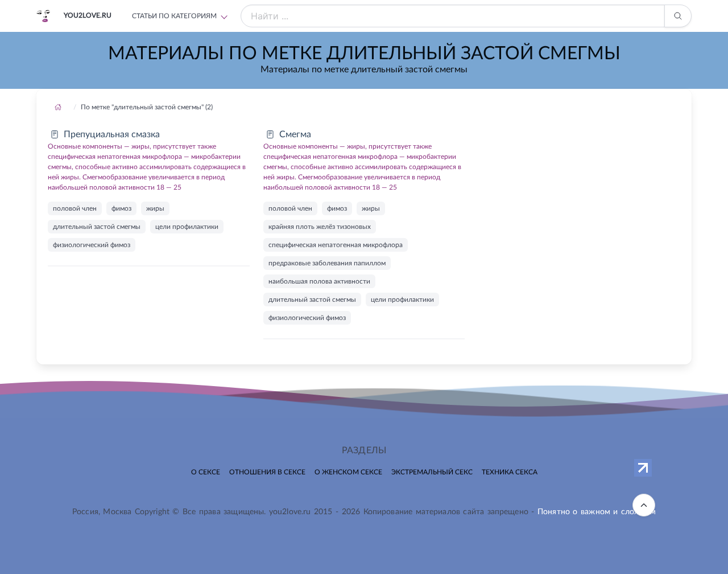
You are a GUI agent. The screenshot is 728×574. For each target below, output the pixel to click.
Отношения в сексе (267, 472)
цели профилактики (186, 226)
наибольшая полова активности (319, 281)
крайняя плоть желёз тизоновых (319, 226)
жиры (155, 208)
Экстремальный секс (432, 472)
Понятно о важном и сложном (596, 512)
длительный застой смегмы (96, 226)
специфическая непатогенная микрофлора (335, 244)
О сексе (205, 472)
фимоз (121, 208)
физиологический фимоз (91, 244)
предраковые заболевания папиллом (327, 263)
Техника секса (509, 472)
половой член (75, 208)
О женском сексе (348, 472)
